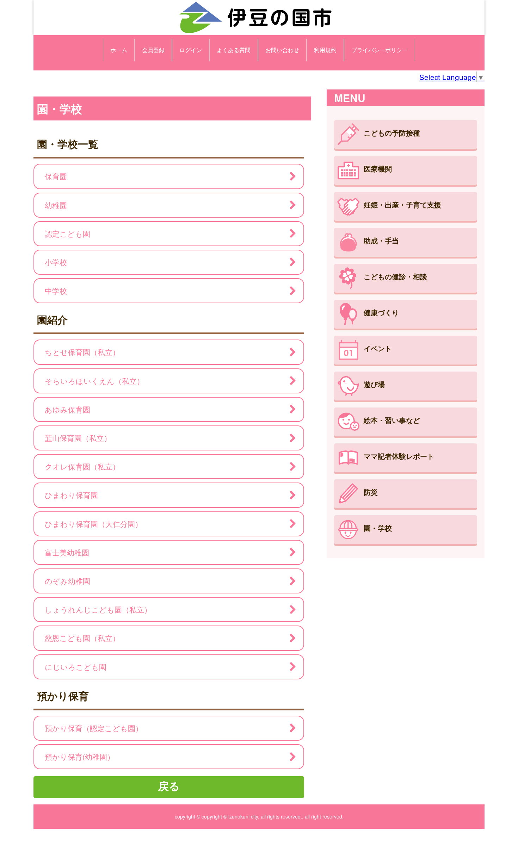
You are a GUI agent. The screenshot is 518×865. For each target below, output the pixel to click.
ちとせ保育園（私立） (82, 352)
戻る (169, 785)
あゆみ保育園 (67, 409)
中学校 (56, 290)
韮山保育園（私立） (78, 437)
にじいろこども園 (75, 666)
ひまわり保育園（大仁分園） (93, 523)
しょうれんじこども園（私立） (98, 609)
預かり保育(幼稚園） (80, 756)
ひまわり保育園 (71, 495)
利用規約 (325, 50)
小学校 (56, 262)
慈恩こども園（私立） (82, 638)
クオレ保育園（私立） (82, 466)
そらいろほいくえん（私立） (94, 380)
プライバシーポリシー (379, 50)
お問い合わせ (282, 50)
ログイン (190, 50)
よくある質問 (234, 50)
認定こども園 (67, 233)
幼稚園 (56, 205)
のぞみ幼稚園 (67, 580)
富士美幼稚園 (67, 552)
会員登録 (153, 50)
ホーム (118, 50)
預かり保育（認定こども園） (94, 728)
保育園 (56, 176)
